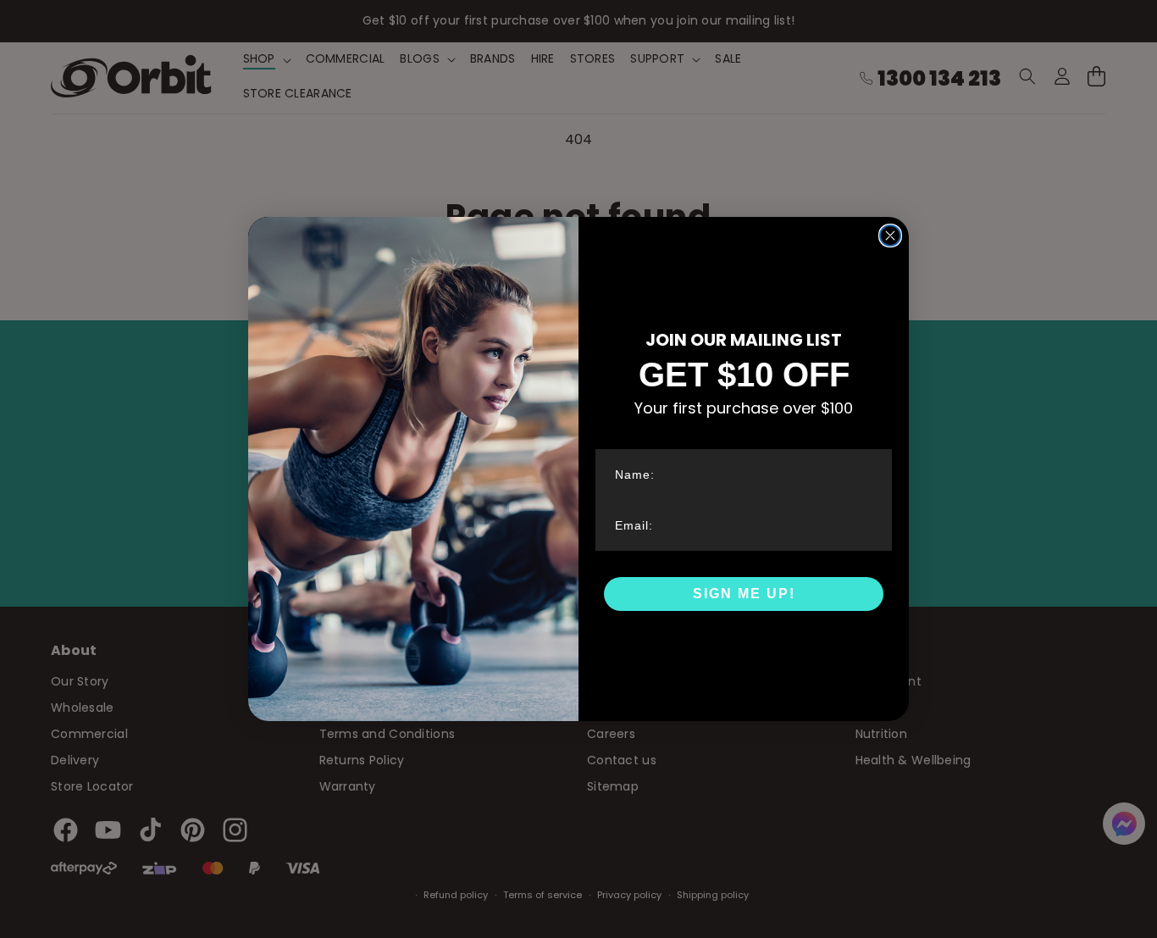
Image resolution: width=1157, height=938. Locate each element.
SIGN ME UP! (744, 593)
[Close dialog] (890, 235)
